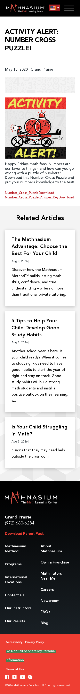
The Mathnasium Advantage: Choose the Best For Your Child (39, 246)
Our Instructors (18, 608)
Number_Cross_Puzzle (22, 193)
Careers (47, 590)
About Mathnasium (51, 549)
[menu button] (54, 8)
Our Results (15, 621)
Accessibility (14, 642)
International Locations (16, 579)
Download (46, 193)
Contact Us (14, 595)
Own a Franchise (55, 562)
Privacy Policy (34, 642)
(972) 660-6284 (19, 523)
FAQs (45, 612)
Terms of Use (15, 669)
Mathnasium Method (15, 549)
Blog (44, 623)
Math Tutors (51, 576)
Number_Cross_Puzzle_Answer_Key (31, 197)
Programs (13, 564)
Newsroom (50, 601)
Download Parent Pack (24, 534)
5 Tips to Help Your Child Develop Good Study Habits (35, 328)
